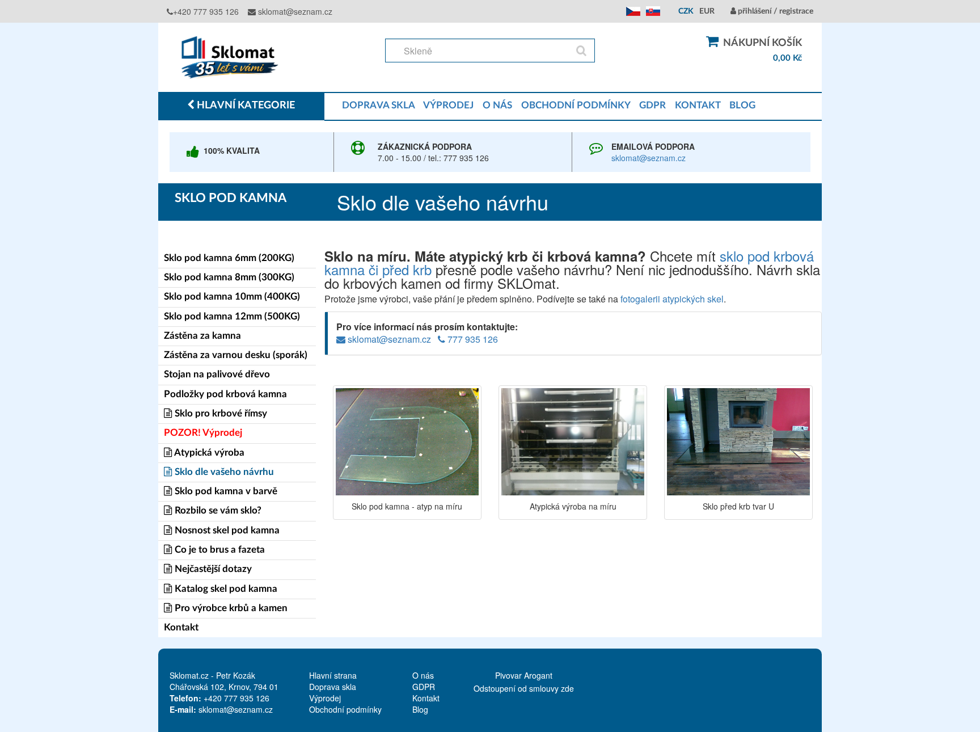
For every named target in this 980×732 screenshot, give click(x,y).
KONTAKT (697, 105)
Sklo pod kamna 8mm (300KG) (229, 277)
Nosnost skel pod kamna (226, 530)
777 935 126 (471, 339)
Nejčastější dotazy (212, 569)
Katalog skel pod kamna (224, 589)
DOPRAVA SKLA (378, 105)
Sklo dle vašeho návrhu (223, 472)
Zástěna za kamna (202, 335)
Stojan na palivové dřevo (217, 374)
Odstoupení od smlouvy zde (524, 688)
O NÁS (497, 105)
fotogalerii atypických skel (672, 298)
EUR (707, 11)
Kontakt (181, 627)
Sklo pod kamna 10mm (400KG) (232, 296)
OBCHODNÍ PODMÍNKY (575, 105)
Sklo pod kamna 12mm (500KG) (232, 316)
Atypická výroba (208, 452)
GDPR (652, 105)
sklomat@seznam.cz (294, 11)
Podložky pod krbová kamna (225, 394)
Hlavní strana (333, 675)
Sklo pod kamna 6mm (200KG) (229, 258)
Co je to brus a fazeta (218, 549)
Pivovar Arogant (523, 675)
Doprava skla (332, 686)
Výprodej (325, 698)
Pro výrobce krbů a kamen (230, 608)
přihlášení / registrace (774, 11)
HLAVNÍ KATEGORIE (245, 105)
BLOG (742, 105)
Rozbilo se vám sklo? (216, 510)
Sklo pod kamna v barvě (224, 491)
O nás (423, 675)
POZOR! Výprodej (203, 432)
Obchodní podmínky (345, 709)
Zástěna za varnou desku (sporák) (235, 355)
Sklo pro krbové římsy (219, 413)
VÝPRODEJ (448, 105)
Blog (420, 709)
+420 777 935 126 (206, 11)
